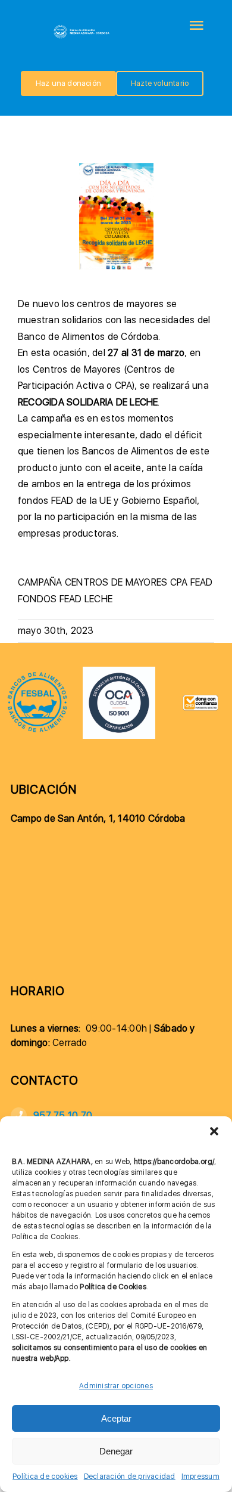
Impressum (200, 1476)
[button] (214, 1131)
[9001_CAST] (119, 671)
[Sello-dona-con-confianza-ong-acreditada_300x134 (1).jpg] (201, 699)
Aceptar (116, 1418)
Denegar (116, 1451)
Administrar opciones (116, 1386)
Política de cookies (45, 1476)
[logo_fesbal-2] (37, 675)
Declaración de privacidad (129, 1476)
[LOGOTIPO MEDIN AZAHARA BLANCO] (82, 27)
